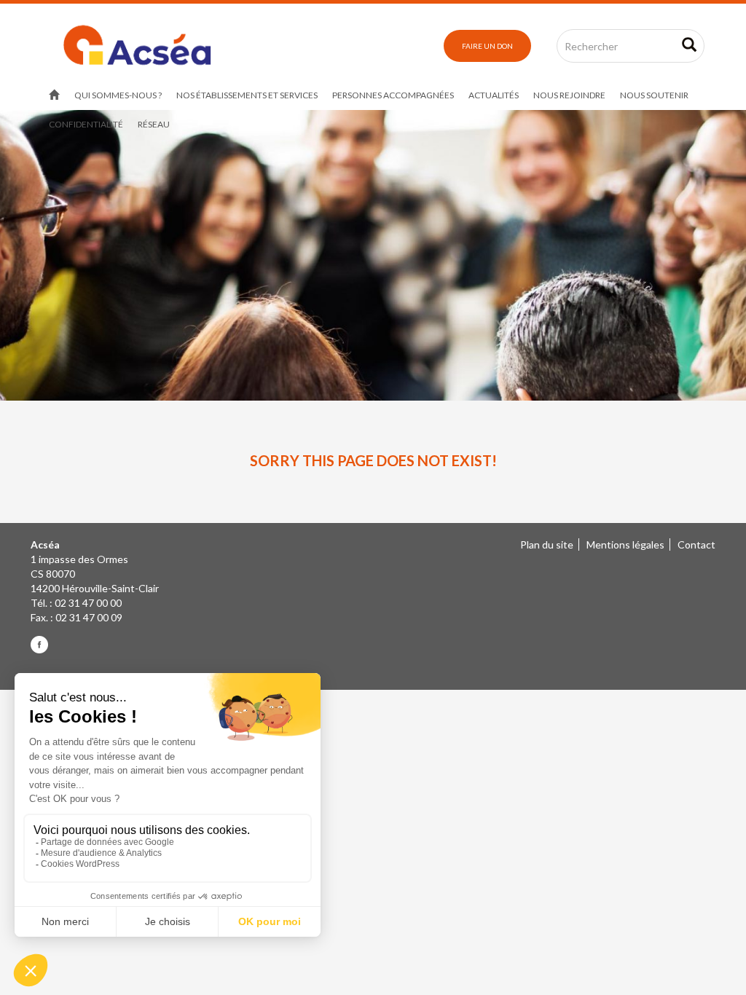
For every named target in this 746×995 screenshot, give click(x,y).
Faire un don (487, 46)
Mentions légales (625, 544)
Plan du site (546, 544)
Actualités (493, 95)
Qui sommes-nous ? (118, 95)
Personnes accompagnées (393, 95)
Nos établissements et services (247, 95)
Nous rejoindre (569, 95)
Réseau (154, 124)
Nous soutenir (654, 95)
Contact (696, 544)
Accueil (54, 95)
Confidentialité (86, 124)
